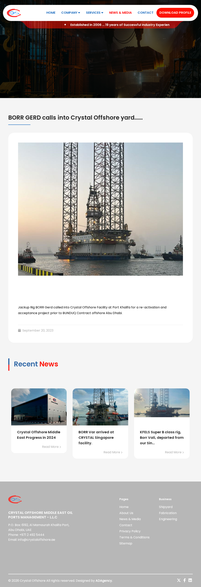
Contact (145, 12)
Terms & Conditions (134, 537)
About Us (126, 513)
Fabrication (168, 513)
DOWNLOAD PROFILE (175, 12)
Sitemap (125, 543)
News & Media (120, 12)
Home (50, 12)
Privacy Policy (130, 531)
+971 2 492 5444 (31, 534)
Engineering (168, 519)
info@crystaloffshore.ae (36, 539)
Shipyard (166, 507)
